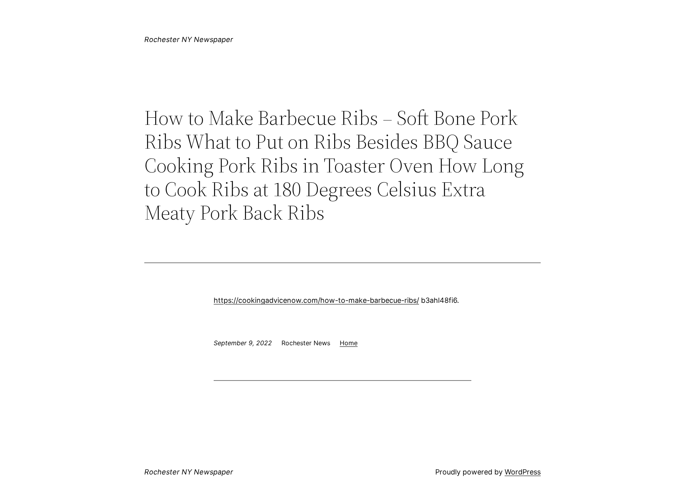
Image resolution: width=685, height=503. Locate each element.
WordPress (523, 472)
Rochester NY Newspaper (188, 39)
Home (349, 343)
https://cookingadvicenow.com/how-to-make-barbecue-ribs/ (316, 300)
